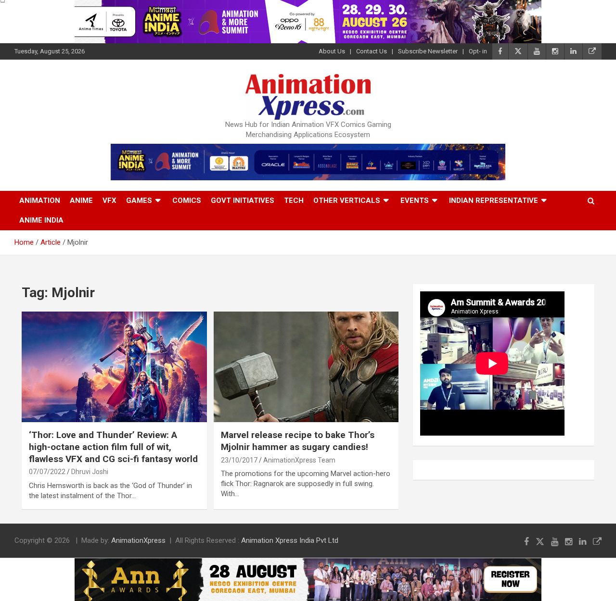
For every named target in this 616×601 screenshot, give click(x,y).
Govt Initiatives (242, 200)
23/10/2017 (239, 460)
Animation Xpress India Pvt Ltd (289, 540)
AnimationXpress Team (299, 460)
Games (139, 200)
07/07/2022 (47, 472)
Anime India (41, 220)
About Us (332, 51)
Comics (186, 200)
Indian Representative (493, 200)
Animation (39, 200)
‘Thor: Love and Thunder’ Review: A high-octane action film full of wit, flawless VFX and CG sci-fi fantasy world (113, 446)
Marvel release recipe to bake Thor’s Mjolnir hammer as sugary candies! (297, 440)
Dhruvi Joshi (89, 472)
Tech (294, 200)
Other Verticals (346, 200)
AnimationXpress (138, 540)
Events (414, 200)
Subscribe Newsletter (428, 51)
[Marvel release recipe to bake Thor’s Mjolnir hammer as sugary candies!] (306, 367)
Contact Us (371, 51)
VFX (109, 200)
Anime (81, 200)
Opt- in (478, 51)
